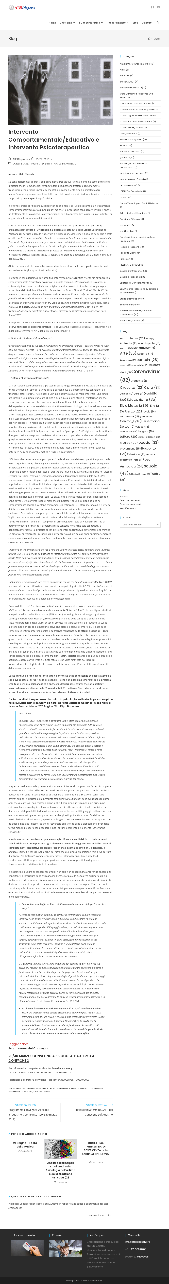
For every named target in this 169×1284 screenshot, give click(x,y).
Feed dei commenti (130, 504)
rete (138, 459)
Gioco (142, 426)
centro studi (48, 1088)
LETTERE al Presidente (131, 191)
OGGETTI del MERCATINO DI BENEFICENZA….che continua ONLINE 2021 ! (96, 1150)
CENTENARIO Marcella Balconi (136, 103)
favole (149, 411)
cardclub (125, 365)
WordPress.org (128, 508)
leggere (146, 431)
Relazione (136, 454)
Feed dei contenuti (130, 500)
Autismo (17, 1088)
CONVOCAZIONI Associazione (136, 121)
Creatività (140, 380)
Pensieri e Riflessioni (131, 219)
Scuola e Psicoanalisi (131, 276)
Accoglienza (132, 338)
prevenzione (130, 448)
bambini (147, 359)
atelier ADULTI (127, 81)
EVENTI (46, 163)
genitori (145, 416)
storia (146, 474)
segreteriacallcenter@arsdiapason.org (50, 1068)
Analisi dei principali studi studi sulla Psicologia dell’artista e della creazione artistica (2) (60, 1170)
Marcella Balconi (149, 437)
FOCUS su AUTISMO (65, 163)
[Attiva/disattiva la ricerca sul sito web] (158, 22)
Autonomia (128, 360)
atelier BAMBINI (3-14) (131, 87)
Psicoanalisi (45, 1091)
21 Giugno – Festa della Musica (25, 1144)
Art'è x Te (125, 75)
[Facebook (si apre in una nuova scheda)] (152, 7)
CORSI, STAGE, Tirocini (25, 163)
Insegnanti (128, 431)
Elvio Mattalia (95, 1088)
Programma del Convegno (28, 1048)
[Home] (149, 38)
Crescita (132, 387)
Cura (152, 387)
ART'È (122, 69)
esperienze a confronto (20, 1091)
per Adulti (125, 225)
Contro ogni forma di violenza (136, 115)
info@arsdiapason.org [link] (137, 1241)
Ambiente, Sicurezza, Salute (135, 63)
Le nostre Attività (128, 185)
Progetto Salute (128, 252)
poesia (148, 442)
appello (125, 348)
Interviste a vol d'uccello (133, 179)
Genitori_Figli (132, 421)
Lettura (128, 437)
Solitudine (135, 474)
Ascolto (145, 354)
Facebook (142, 1256)
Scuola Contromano (131, 271)
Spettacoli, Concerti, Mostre (135, 282)
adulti (150, 339)
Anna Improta (149, 343)
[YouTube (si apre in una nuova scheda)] (158, 7)
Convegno (82, 1088)
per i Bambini (127, 231)
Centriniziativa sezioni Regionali (137, 109)
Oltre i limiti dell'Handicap (133, 213)
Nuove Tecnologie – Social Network (139, 203)
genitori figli (126, 157)
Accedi (124, 496)
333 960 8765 (138, 1249)
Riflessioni (125, 258)
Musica (129, 443)
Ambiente (129, 343)
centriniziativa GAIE (31, 1088)
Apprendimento (142, 347)
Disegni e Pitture (128, 133)
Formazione (129, 416)
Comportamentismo (66, 1088)
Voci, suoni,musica (130, 320)
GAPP (36, 1091)
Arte (128, 353)
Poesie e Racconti (129, 246)
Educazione (142, 399)
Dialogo (127, 393)
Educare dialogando (131, 139)
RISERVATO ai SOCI (130, 264)
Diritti (138, 393)
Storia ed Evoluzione (131, 298)
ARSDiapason (20, 159)
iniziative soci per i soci (132, 173)
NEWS (123, 197)
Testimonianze (128, 304)
